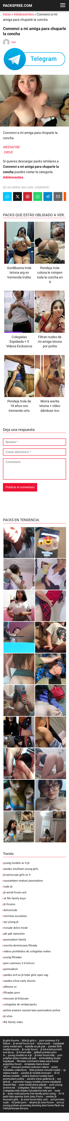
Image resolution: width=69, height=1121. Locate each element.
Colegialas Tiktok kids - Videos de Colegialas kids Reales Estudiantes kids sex (29, 1089)
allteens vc (10, 986)
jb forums (9, 904)
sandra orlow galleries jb (40, 1078)
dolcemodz (10, 910)
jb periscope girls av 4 (16, 874)
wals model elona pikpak (33, 1084)
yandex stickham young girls (20, 869)
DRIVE (8, 152)
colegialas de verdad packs (20, 1004)
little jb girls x (29, 1040)
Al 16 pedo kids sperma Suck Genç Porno (33, 1095)
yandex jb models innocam (36, 1072)
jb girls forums (11, 1040)
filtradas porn (11, 992)
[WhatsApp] (37, 196)
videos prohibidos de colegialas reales (27, 951)
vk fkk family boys (14, 898)
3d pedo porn (18, 1102)
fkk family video (13, 1022)
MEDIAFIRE (11, 147)
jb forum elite (24, 1052)
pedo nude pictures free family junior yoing (32, 1093)
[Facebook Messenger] (7, 196)
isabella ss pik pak (35, 1046)
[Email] (58, 196)
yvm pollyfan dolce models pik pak (32, 1057)
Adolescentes (24, 14)
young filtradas (12, 957)
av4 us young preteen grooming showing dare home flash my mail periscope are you (33, 1105)
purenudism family (14, 939)
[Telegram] (47, 196)
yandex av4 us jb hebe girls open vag (25, 975)
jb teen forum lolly (45, 1055)
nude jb (7, 886)
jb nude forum (30, 1049)
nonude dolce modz (15, 927)
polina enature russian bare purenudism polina (31, 1010)
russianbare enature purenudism (23, 880)
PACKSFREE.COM (17, 5)
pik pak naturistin (14, 933)
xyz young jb (10, 922)
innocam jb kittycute (16, 998)
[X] (17, 196)
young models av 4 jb (16, 863)
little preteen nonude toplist (44, 1070)
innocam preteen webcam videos (30, 1067)
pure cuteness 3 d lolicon (18, 963)
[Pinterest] (27, 196)
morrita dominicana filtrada (20, 945)
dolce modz (43, 1043)
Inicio (7, 14)
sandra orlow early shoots (19, 981)
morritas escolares (15, 916)
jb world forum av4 (14, 892)
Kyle (13, 42)
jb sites (8, 1016)
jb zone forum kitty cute (34, 1099)
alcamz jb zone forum (41, 1102)
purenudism (10, 969)
